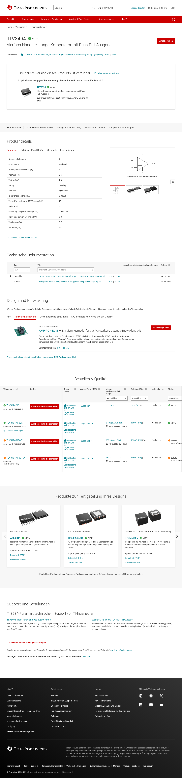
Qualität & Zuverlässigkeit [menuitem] (80, 19)
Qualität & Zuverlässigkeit (62, 721)
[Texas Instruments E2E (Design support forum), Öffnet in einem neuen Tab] (151, 706)
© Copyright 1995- (17, 772)
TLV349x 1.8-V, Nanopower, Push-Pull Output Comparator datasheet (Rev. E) (58, 55)
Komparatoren (38, 27)
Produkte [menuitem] (11, 19)
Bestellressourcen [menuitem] (106, 19)
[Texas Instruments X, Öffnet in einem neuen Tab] (161, 697)
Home (9, 27)
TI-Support (86, 656)
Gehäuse (55, 716)
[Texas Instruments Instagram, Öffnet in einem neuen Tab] (140, 697)
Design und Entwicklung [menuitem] (51, 19)
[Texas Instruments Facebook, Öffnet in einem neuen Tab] (151, 697)
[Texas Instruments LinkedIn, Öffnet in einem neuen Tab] (140, 706)
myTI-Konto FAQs (58, 726)
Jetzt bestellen (166, 41)
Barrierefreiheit (13, 766)
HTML (114, 55)
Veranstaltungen (14, 716)
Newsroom (11, 706)
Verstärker (20, 27)
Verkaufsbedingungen (76, 766)
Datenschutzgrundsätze (52, 766)
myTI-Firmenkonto (103, 701)
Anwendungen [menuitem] (28, 19)
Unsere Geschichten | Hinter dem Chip (23, 711)
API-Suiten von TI (102, 696)
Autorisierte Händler (104, 716)
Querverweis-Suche (59, 706)
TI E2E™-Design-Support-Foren (64, 701)
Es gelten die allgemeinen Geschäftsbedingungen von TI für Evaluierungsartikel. (41, 357)
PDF (107, 55)
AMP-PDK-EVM (48, 330)
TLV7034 (41, 87)
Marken (116, 766)
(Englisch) (98, 55)
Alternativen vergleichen (108, 73)
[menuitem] (173, 19)
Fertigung (11, 726)
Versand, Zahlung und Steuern (108, 706)
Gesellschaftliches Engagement (20, 731)
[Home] (27, 7)
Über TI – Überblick (15, 696)
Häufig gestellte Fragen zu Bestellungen (112, 711)
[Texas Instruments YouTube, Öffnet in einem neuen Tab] (161, 706)
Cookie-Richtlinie (30, 766)
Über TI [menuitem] (124, 19)
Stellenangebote (14, 701)
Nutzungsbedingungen (121, 650)
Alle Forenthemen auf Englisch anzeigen (27, 642)
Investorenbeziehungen (17, 721)
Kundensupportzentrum (61, 711)
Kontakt (54, 696)
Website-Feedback (131, 766)
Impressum (148, 766)
